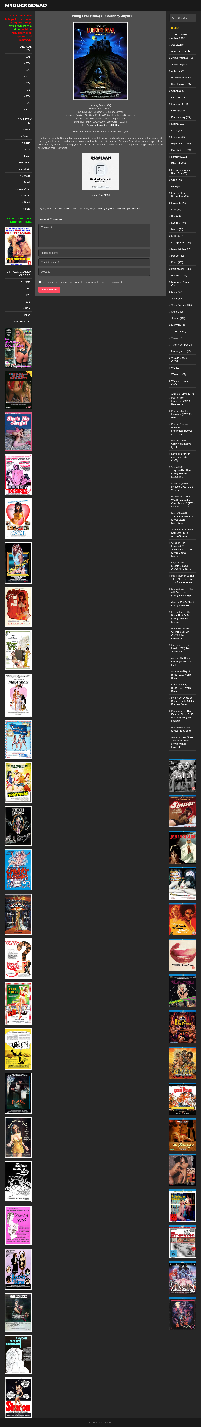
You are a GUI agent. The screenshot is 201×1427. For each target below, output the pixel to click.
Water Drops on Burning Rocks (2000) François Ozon (182, 701)
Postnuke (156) (179, 275)
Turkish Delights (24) (182, 344)
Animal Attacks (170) (182, 58)
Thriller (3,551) (178, 331)
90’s (28, 56)
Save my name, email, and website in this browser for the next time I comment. (82, 282)
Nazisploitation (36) (181, 242)
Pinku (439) (177, 262)
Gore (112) (176, 186)
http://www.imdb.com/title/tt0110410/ (100, 125)
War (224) (176, 367)
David (174, 453)
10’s (28, 109)
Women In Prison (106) (180, 383)
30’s (28, 96)
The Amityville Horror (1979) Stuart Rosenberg (182, 519)
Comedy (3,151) (179, 104)
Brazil (27, 182)
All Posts (25, 282)
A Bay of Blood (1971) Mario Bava (181, 674)
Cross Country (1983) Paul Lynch (181, 444)
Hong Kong (24, 162)
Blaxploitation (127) (181, 84)
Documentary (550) (181, 117)
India (27, 208)
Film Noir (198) (179, 163)
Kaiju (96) (176, 209)
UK (28, 149)
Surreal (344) (178, 325)
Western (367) (178, 374)
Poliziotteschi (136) (181, 269)
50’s (28, 83)
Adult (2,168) (177, 44)
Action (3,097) (178, 38)
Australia (25, 169)
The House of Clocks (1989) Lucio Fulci (182, 661)
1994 (86, 208)
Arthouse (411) (178, 71)
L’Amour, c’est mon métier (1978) (180, 457)
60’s (28, 76)
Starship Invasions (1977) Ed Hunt (181, 414)
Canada (26, 175)
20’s (28, 103)
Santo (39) (176, 292)
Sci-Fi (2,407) (178, 298)
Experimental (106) (181, 143)
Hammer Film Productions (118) (180, 195)
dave (173, 602)
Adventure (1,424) (180, 51)
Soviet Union (23, 189)
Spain (27, 142)
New (119, 208)
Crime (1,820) (178, 110)
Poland (26, 195)
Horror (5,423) (178, 203)
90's (91, 208)
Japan (27, 156)
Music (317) (177, 236)
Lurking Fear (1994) (100, 195)
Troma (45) (177, 338)
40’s (28, 89)
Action (66, 208)
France (26, 136)
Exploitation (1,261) (181, 150)
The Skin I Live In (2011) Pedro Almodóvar (181, 648)
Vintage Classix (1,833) (179, 359)
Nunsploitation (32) (180, 249)
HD (114, 208)
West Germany (22, 321)
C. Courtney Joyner (103, 208)
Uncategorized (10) (181, 351)
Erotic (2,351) (178, 130)
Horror (73, 208)
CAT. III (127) (178, 97)
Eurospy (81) (178, 137)
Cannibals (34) (178, 90)
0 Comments (134, 208)
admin (174, 671)
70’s (28, 70)
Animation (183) (179, 64)
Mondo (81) (177, 229)
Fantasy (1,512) (179, 156)
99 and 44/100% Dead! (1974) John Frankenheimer (182, 579)
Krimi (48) (176, 216)
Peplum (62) (177, 255)
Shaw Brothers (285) (182, 305)
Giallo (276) (177, 179)
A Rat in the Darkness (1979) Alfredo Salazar (182, 533)
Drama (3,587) (178, 123)
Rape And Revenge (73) (181, 284)
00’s (28, 50)
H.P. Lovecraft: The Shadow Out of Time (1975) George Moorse (181, 549)
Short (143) (177, 311)
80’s (28, 63)
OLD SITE (24, 275)
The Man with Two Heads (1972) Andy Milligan (182, 592)
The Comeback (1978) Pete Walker (180, 401)
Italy (28, 123)
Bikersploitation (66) (181, 77)
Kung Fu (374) (178, 222)
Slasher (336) (178, 318)
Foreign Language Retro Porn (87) (180, 172)
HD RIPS (174, 28)
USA (124, 208)
